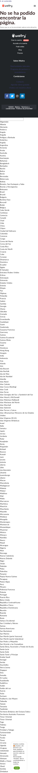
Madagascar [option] (5, 486)
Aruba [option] (2, 150)
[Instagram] (17, 96)
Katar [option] (2, 439)
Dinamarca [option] (4, 260)
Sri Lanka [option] (3, 678)
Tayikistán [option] (4, 709)
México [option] (3, 532)
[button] (34, 5)
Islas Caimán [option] (5, 384)
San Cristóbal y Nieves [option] (9, 623)
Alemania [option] (3, 127)
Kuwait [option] (3, 454)
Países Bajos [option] (5, 582)
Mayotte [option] (3, 512)
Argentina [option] (4, 145)
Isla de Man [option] (4, 374)
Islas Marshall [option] (5, 405)
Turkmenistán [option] (5, 733)
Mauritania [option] (4, 509)
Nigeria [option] (3, 548)
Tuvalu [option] (2, 738)
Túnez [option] (2, 740)
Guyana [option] (3, 343)
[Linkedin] (22, 96)
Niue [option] (2, 551)
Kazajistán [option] (4, 442)
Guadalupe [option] (4, 322)
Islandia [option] (3, 379)
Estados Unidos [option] (6, 283)
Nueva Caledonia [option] (7, 556)
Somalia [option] (3, 675)
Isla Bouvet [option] (4, 369)
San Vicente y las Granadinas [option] (11, 644)
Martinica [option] (4, 504)
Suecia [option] (2, 691)
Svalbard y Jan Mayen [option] (9, 699)
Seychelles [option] (4, 665)
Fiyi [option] (1, 291)
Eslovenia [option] (3, 280)
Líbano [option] (2, 478)
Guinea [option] (3, 335)
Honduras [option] (4, 348)
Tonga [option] (2, 727)
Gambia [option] (3, 304)
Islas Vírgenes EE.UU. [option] (8, 418)
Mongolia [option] (3, 519)
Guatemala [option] (4, 327)
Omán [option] (2, 564)
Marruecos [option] (4, 501)
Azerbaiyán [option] (4, 158)
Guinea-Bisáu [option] (5, 340)
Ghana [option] (2, 309)
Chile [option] (2, 223)
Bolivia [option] (2, 182)
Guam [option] (2, 325)
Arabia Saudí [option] (5, 657)
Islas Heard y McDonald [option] (9, 397)
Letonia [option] (3, 462)
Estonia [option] (3, 286)
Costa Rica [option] (4, 247)
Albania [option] (3, 124)
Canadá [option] (3, 218)
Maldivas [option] (3, 493)
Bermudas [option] (4, 176)
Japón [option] (2, 431)
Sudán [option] (2, 686)
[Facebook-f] (7, 96)
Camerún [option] (3, 215)
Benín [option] (2, 174)
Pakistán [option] (3, 566)
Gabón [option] (2, 301)
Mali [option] (1, 496)
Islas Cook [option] (4, 390)
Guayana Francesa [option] (7, 330)
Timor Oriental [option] (6, 717)
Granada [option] (3, 314)
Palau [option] (2, 569)
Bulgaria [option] (3, 197)
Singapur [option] (3, 670)
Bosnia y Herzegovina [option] (8, 187)
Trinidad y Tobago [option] (7, 730)
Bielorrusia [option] (4, 179)
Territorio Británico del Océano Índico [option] (15, 712)
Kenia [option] (2, 444)
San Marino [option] (4, 634)
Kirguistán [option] (4, 447)
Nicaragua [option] (4, 545)
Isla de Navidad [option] (6, 377)
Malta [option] (2, 499)
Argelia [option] (3, 143)
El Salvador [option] (4, 270)
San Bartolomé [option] (6, 631)
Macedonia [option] (4, 483)
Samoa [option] (2, 626)
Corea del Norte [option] (6, 241)
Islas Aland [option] (4, 382)
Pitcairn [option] (3, 587)
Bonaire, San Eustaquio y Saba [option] (12, 184)
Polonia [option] (3, 592)
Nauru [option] (2, 540)
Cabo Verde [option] (4, 210)
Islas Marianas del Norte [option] (10, 402)
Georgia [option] (3, 306)
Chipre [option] (2, 228)
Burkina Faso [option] (5, 200)
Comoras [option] (3, 236)
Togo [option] (2, 722)
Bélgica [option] (3, 208)
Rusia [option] (2, 618)
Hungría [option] (3, 353)
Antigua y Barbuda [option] (7, 138)
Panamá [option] (3, 574)
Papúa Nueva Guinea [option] (8, 577)
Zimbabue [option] (4, 771)
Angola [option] (2, 132)
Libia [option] (2, 467)
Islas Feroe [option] (4, 392)
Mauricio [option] (3, 506)
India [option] (2, 356)
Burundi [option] (3, 202)
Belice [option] (2, 171)
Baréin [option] (2, 169)
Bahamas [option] (3, 161)
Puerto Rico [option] (4, 597)
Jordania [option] (3, 436)
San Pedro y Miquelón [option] (9, 642)
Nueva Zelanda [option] (6, 558)
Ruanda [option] (3, 613)
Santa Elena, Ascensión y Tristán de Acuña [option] (17, 647)
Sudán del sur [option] (5, 688)
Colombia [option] (3, 234)
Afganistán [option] (4, 122)
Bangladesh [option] (4, 163)
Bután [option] (2, 205)
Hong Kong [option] (4, 351)
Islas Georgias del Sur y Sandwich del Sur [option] (16, 395)
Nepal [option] (2, 543)
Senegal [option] (3, 660)
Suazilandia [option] (4, 681)
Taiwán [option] (3, 704)
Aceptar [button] (17, 768)
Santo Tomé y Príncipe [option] (9, 655)
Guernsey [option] (4, 332)
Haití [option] (2, 345)
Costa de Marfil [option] (6, 249)
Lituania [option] (3, 473)
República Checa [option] (6, 605)
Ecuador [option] (3, 265)
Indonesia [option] (4, 358)
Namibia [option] (3, 538)
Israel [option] (2, 423)
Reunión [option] (3, 610)
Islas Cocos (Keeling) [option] (8, 387)
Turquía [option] (3, 735)
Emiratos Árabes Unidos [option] (9, 273)
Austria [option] (3, 156)
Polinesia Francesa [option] (7, 590)
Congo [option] (2, 239)
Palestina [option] (3, 571)
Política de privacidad (24, 109)
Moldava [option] (3, 517)
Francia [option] (3, 299)
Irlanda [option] (2, 364)
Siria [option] (1, 673)
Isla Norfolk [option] (4, 371)
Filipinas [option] (3, 293)
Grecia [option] (2, 317)
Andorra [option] (3, 130)
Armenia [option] (3, 148)
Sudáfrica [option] (3, 683)
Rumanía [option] (3, 616)
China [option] (2, 226)
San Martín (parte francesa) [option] (11, 636)
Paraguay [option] (3, 579)
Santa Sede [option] (4, 652)
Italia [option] (2, 426)
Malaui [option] (2, 491)
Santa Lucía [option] (4, 649)
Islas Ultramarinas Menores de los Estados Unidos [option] (17, 414)
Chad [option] (2, 221)
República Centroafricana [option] (10, 603)
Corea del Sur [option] (5, 244)
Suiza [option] (2, 694)
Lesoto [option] (2, 460)
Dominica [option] (4, 262)
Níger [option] (2, 561)
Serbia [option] (2, 662)
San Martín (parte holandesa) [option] (11, 639)
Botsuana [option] (3, 189)
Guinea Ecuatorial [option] (7, 338)
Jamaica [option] (3, 428)
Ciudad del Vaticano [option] (8, 231)
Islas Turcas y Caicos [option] (8, 410)
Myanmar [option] (4, 530)
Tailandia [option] (3, 701)
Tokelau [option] (3, 725)
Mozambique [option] (5, 527)
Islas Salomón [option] (5, 408)
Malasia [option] (3, 488)
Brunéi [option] (2, 195)
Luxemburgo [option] (5, 475)
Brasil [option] (2, 192)
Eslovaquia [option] (4, 278)
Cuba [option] (2, 254)
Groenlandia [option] (5, 319)
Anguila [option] (3, 135)
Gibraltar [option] (3, 312)
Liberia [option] (2, 465)
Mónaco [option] (3, 535)
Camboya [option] (3, 213)
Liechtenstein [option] (5, 470)
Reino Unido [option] (5, 600)
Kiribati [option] (3, 449)
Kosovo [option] (3, 452)
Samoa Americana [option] (7, 629)
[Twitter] (12, 96)
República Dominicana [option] (9, 608)
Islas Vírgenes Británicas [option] (9, 421)
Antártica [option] (3, 140)
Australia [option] (3, 153)
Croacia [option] (3, 252)
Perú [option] (2, 584)
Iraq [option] (1, 361)
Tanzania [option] (3, 707)
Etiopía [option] (2, 288)
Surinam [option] (3, 696)
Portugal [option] (3, 595)
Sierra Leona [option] (5, 668)
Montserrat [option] (4, 525)
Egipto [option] (2, 267)
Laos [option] (2, 457)
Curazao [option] (3, 257)
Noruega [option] (3, 553)
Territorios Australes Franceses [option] (12, 714)
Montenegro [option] (5, 522)
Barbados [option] (4, 166)
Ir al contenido (6, 1)
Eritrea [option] (2, 275)
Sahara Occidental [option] (7, 621)
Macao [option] (2, 480)
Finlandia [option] (3, 296)
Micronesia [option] (4, 514)
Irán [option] (1, 366)
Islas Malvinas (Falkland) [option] (9, 400)
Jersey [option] (2, 434)
